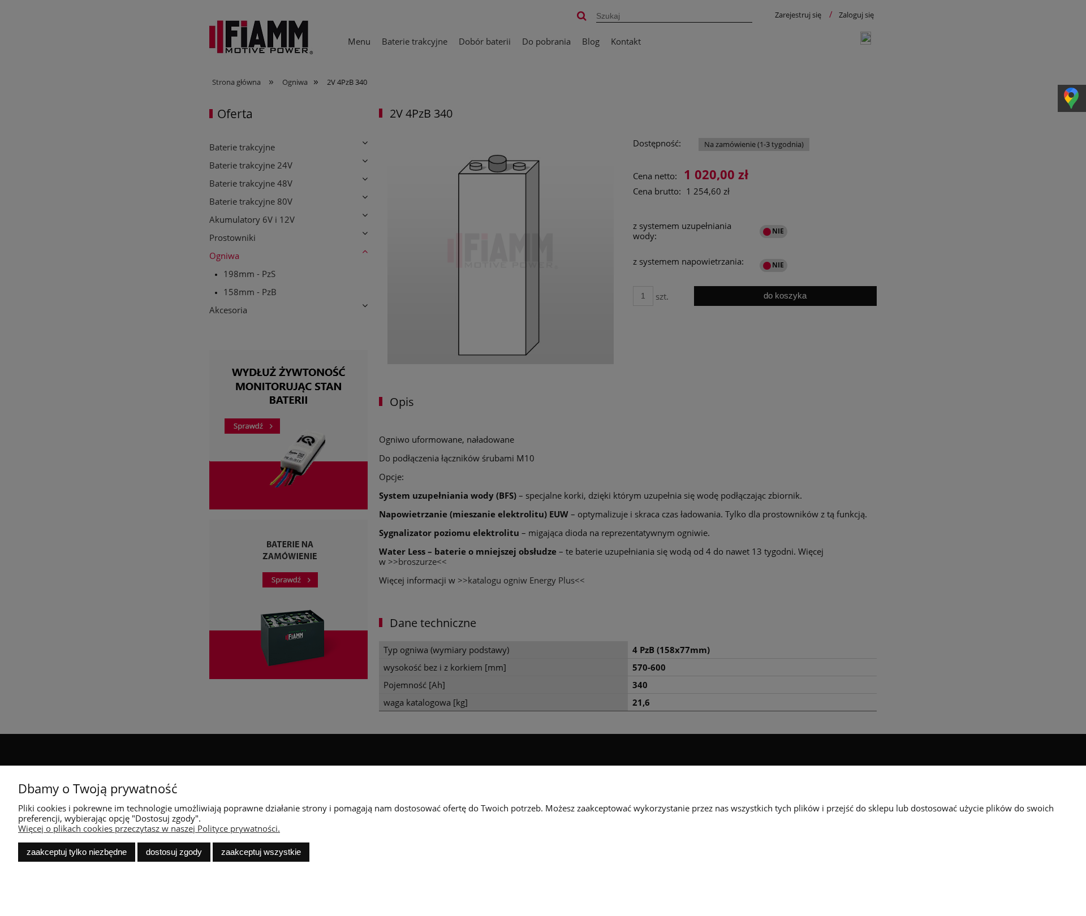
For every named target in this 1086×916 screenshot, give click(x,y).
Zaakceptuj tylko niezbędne (77, 852)
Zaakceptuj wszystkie (261, 852)
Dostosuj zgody (174, 852)
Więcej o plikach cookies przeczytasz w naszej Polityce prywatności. (149, 828)
